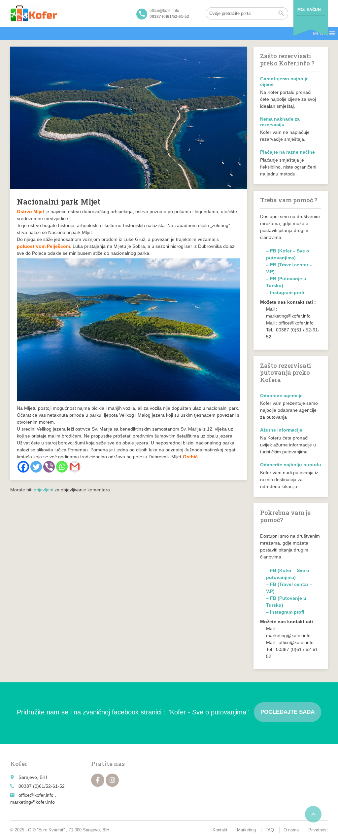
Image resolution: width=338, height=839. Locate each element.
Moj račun (309, 9)
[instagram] (112, 780)
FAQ (269, 829)
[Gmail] (75, 467)
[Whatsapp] (62, 467)
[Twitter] (36, 467)
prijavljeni (43, 489)
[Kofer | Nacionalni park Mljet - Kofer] (33, 13)
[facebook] (97, 780)
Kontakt (220, 829)
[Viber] (49, 467)
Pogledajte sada (287, 712)
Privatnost (318, 829)
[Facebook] (23, 467)
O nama (291, 829)
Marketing (246, 829)
